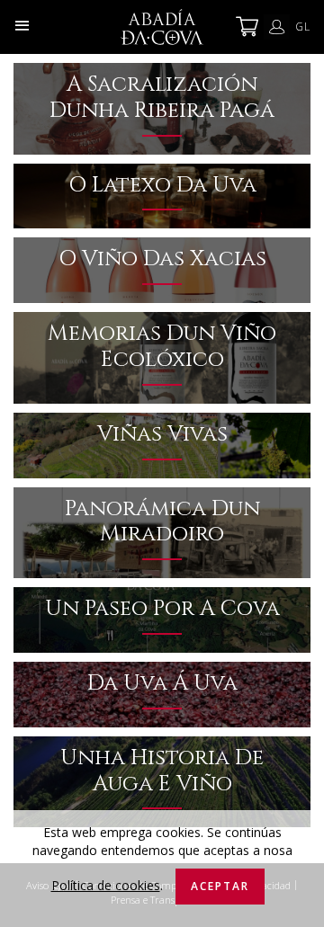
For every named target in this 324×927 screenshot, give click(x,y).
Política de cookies (105, 885)
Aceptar (220, 886)
